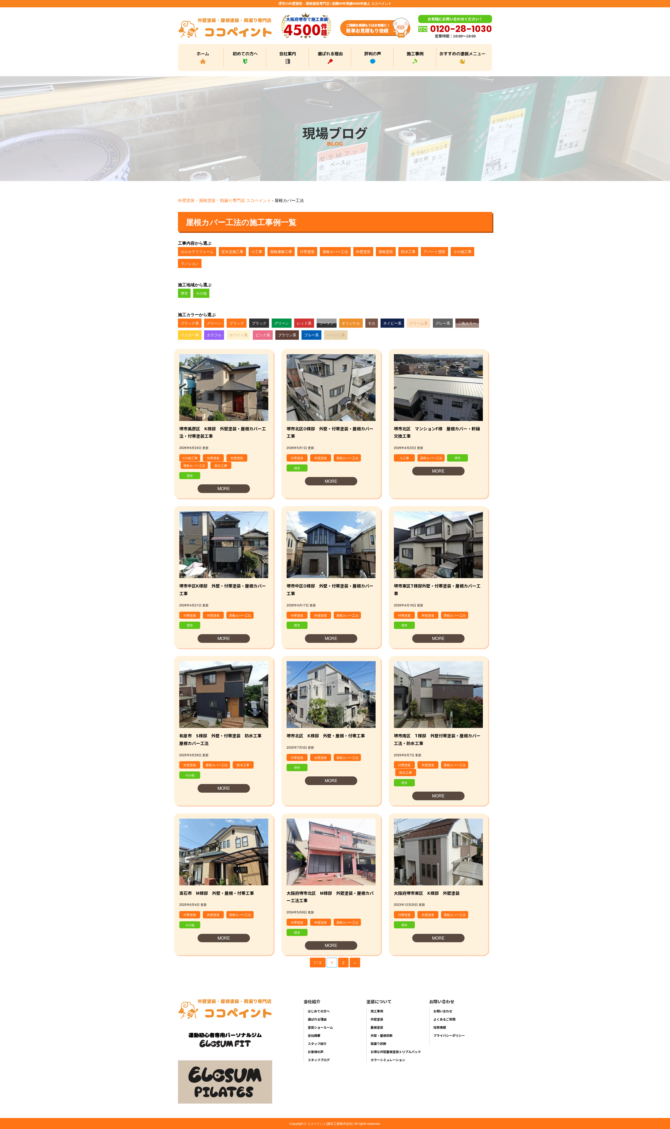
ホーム (203, 53)
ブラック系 (190, 323)
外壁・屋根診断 (382, 1035)
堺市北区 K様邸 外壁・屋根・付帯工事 (326, 735)
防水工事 (408, 251)
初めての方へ (245, 53)
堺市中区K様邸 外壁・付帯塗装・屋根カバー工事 (222, 589)
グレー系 (443, 323)
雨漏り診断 (378, 1043)
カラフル (214, 334)
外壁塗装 (363, 251)
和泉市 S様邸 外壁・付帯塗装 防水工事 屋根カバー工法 (222, 739)
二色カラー (467, 323)
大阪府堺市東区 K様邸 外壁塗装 (427, 893)
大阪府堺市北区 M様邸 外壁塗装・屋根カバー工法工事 (330, 897)
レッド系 (304, 323)
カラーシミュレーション (388, 1059)
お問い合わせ (442, 1011)
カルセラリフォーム (197, 251)
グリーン (214, 323)
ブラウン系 (287, 334)
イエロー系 (190, 334)
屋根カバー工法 (335, 251)
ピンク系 (262, 334)
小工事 (256, 251)
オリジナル (351, 323)
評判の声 (372, 53)
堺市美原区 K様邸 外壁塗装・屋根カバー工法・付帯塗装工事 (222, 432)
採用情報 (439, 1027)
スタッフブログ (319, 1059)
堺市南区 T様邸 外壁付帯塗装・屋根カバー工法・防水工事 (437, 739)
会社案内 (287, 53)
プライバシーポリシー (449, 1035)
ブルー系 (311, 334)
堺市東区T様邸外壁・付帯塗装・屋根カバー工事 (437, 589)
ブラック (236, 323)
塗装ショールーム (320, 1027)
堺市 (184, 293)
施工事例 (415, 53)
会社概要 (314, 1035)
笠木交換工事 (232, 251)
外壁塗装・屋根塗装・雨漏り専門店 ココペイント (224, 200)
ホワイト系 (238, 334)
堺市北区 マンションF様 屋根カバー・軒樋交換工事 (437, 432)
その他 (201, 293)
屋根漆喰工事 (281, 251)
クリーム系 (418, 323)
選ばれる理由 (330, 53)
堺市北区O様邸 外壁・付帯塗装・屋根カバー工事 (330, 432)
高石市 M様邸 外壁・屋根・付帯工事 (216, 893)
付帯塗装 (307, 251)
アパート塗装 (434, 251)
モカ (371, 323)
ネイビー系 (392, 323)
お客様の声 (315, 1051)
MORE (223, 488)
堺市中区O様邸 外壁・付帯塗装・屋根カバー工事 (330, 589)
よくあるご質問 (444, 1019)
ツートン (326, 323)
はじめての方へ (319, 1011)
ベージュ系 (336, 334)
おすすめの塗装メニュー (462, 53)
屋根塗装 (385, 251)
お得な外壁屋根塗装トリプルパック (396, 1051)
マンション (190, 263)
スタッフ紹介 (317, 1043)
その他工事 (462, 251)
